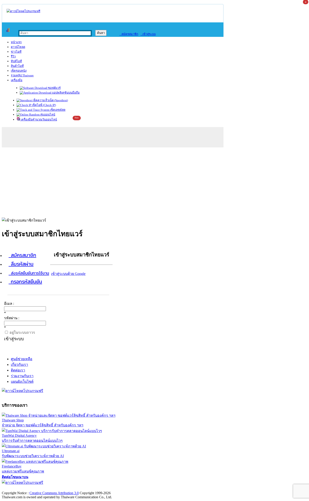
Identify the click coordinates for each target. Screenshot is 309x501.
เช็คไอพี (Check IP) (43, 105)
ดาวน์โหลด (18, 47)
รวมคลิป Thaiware (22, 75)
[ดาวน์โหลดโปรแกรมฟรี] (23, 11)
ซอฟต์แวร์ (54, 88)
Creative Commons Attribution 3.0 (54, 493)
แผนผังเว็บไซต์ (22, 381)
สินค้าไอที (17, 66)
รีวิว (13, 56)
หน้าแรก (16, 42)
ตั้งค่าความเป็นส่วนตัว (19, 488)
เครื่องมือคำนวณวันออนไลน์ (38, 119)
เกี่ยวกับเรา (19, 364)
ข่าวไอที (16, 51)
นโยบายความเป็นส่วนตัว (59, 488)
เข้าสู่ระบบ (148, 34)
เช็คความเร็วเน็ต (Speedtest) (50, 100)
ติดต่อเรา (18, 370)
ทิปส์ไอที (16, 61)
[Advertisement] (154, 181)
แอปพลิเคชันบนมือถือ (65, 92)
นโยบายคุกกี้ (93, 488)
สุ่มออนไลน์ (47, 114)
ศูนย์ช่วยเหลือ (21, 359)
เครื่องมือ (16, 80)
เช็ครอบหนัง (18, 70)
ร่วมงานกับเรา (22, 376)
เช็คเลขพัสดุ (57, 109)
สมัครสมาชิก (128, 34)
